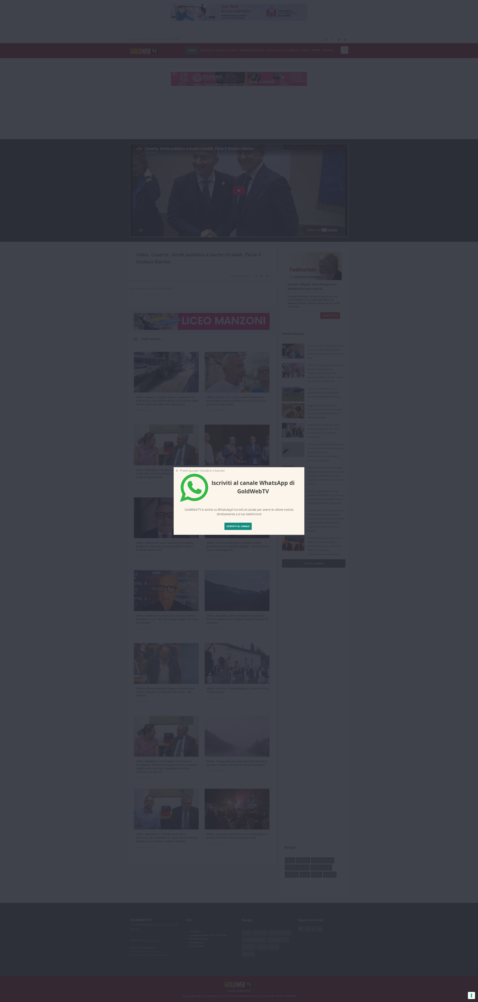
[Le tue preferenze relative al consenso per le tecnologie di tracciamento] (471, 995)
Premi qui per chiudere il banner (202, 471)
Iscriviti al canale (238, 526)
